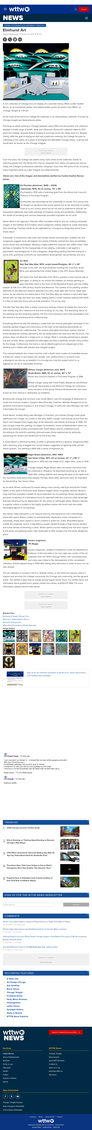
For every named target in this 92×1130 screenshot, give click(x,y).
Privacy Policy (36, 1127)
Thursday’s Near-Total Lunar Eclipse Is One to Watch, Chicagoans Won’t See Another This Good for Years (29, 866)
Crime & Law (8, 1064)
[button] (9, 635)
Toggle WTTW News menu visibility (88, 18)
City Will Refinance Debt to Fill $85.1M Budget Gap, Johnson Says (30, 947)
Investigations (13, 1002)
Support (59, 1117)
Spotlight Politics (15, 1009)
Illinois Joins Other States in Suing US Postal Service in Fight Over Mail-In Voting (36, 921)
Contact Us (53, 1064)
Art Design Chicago (16, 982)
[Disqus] (46, 720)
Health (5, 1071)
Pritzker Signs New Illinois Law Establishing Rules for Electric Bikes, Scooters (35, 929)
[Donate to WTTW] (46, 1121)
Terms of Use (47, 1127)
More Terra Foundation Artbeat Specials (19, 625)
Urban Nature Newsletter (12, 1110)
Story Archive (54, 1057)
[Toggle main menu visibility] (5, 9)
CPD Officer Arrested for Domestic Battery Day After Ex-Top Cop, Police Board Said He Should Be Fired (31, 854)
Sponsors (52, 1074)
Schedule (33, 1117)
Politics (5, 1074)
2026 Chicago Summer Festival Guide (23, 827)
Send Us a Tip (54, 1067)
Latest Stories (8, 1053)
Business (6, 1060)
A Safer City (12, 978)
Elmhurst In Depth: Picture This (16, 616)
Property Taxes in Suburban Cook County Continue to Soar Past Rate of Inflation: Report (30, 879)
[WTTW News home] (13, 17)
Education (7, 1067)
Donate (84, 9)
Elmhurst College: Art (12, 622)
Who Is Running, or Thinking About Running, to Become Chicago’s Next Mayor (30, 841)
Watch (41, 1117)
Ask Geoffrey (13, 985)
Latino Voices (13, 1006)
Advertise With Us (56, 1071)
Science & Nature (9, 1078)
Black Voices (13, 989)
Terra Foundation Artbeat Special (24, 25)
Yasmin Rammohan (11, 34)
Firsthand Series (15, 995)
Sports (5, 1081)
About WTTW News (56, 1060)
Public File (56, 1127)
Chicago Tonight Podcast (12, 1102)
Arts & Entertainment (11, 1057)
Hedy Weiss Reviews (17, 999)
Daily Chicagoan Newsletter (13, 1106)
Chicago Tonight (15, 992)
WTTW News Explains (18, 1016)
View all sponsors (46, 153)
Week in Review (14, 1013)
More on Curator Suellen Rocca (16, 619)
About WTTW (50, 1117)
